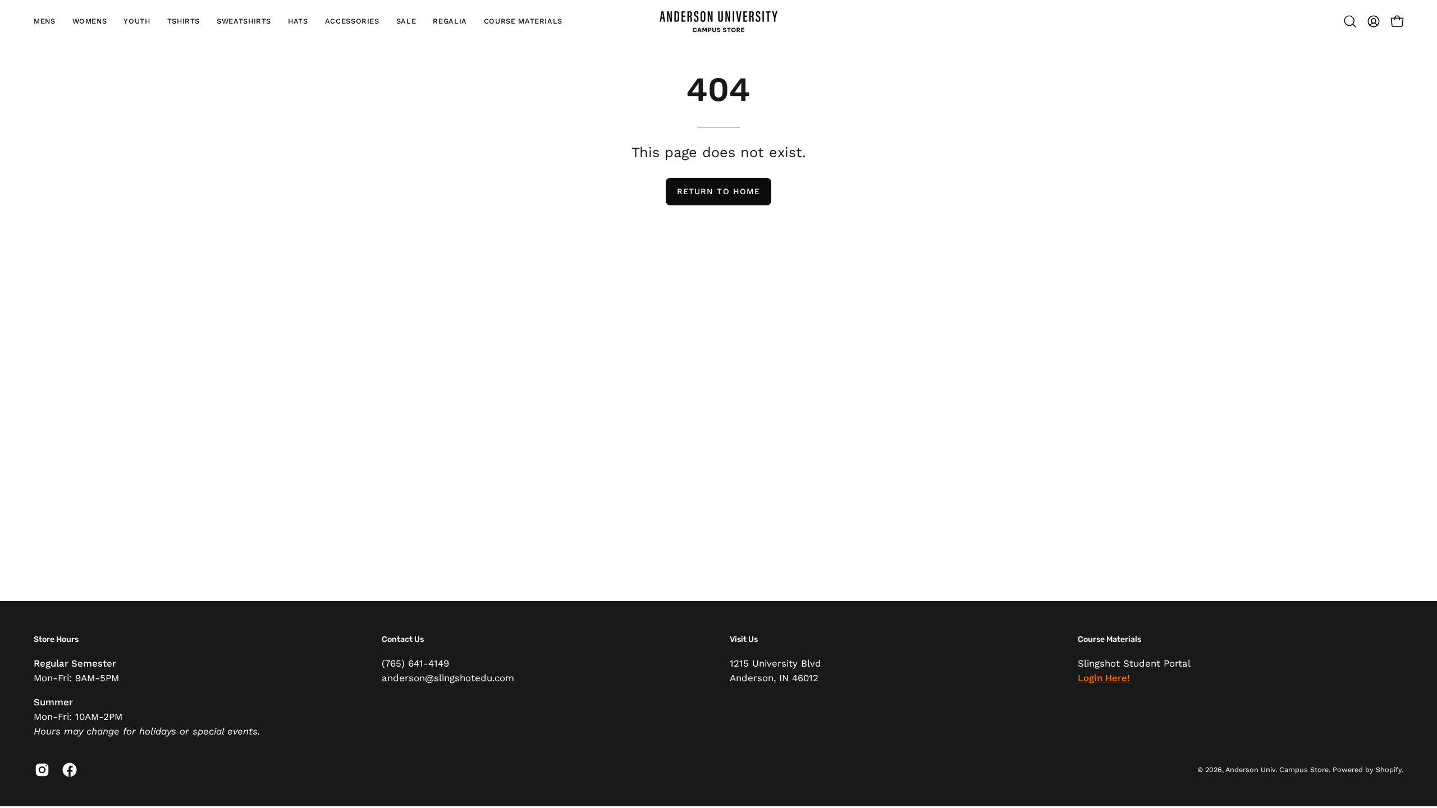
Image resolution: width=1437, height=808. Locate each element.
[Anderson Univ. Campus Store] (718, 21)
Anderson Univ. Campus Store (1277, 769)
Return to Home (718, 191)
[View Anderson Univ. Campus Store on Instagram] (40, 769)
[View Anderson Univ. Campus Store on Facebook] (67, 769)
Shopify (1389, 769)
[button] (44, 21)
